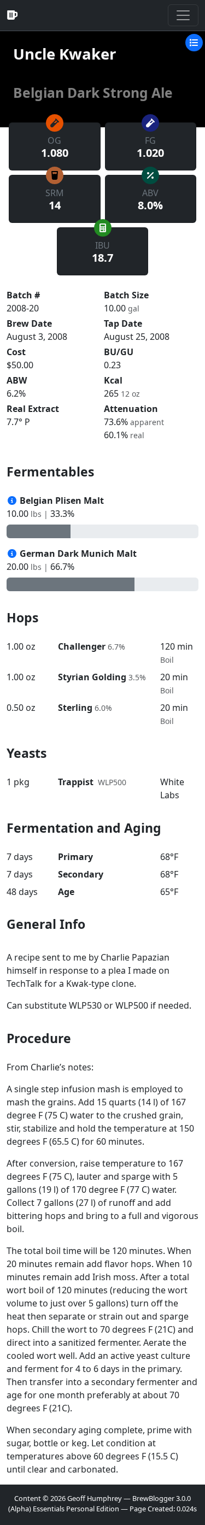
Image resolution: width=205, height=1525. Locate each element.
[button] (194, 42)
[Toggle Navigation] (183, 15)
